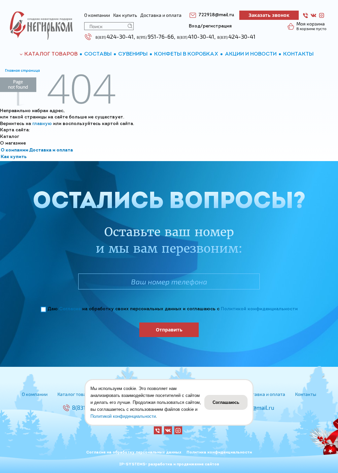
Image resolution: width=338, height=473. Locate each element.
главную (42, 123)
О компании (14, 150)
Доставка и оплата (51, 150)
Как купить (14, 156)
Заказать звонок (269, 15)
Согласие (70, 309)
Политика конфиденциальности (219, 452)
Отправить (169, 329)
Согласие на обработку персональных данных (134, 452)
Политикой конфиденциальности (259, 309)
